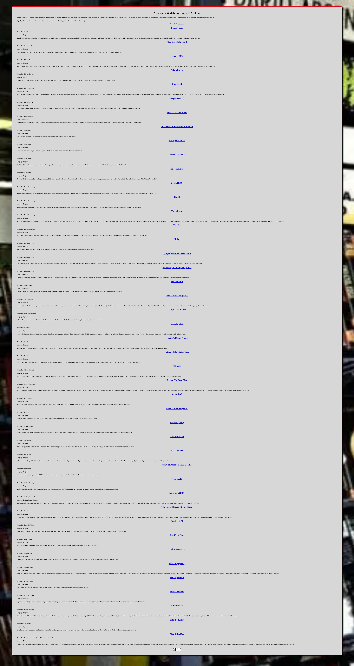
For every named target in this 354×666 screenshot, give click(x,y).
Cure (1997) (177, 56)
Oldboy (177, 239)
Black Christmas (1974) (177, 408)
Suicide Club (177, 324)
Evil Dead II (177, 450)
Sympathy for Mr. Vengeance (177, 253)
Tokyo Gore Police (177, 310)
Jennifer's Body (177, 535)
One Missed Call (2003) (177, 295)
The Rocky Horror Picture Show (177, 507)
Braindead (177, 394)
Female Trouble (177, 154)
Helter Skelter (177, 591)
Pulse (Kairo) (177, 70)
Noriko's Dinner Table (177, 338)
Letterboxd (181, 24)
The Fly (177, 225)
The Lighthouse (177, 577)
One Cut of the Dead (177, 42)
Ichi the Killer (177, 620)
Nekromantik (177, 281)
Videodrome (177, 211)
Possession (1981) (177, 493)
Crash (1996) (177, 183)
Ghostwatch (177, 605)
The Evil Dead (177, 436)
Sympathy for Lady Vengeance (177, 267)
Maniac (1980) (177, 422)
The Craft (177, 479)
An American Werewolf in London (177, 126)
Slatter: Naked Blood (177, 112)
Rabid (177, 197)
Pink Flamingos (177, 169)
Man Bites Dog (177, 634)
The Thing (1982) (177, 563)
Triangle (177, 366)
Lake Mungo (177, 28)
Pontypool (177, 84)
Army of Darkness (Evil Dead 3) (177, 465)
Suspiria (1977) (177, 98)
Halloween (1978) (177, 549)
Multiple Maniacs (177, 140)
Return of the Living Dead (177, 352)
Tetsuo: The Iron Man (177, 380)
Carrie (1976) (177, 521)
